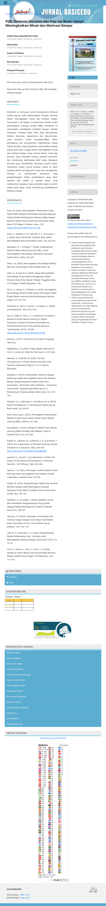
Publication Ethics (15, 691)
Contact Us (12, 713)
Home (8, 14)
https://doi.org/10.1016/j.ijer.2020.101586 (26, 333)
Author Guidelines (15, 669)
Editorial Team (13, 652)
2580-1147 (24, 894)
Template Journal (14, 724)
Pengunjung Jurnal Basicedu (53, 738)
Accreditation (13, 718)
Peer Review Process (16, 685)
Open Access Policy (15, 680)
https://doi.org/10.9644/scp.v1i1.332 (23, 227)
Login (11, 582)
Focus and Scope (14, 663)
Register (13, 577)
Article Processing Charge (19, 674)
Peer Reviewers (14, 658)
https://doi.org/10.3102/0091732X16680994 (27, 451)
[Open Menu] (5, 2)
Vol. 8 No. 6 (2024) (33, 14)
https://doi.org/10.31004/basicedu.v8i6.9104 (32, 82)
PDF (73, 77)
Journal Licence (14, 702)
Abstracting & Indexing (17, 707)
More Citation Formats (81, 131)
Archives (17, 14)
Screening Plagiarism (16, 696)
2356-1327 (25, 897)
